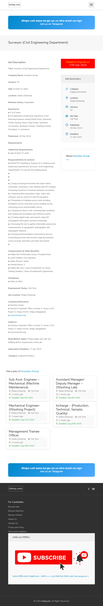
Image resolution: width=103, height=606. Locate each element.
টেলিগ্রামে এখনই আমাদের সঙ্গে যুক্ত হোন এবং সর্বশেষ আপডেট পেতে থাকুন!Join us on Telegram (51, 22)
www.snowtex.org (18, 315)
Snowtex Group (81, 155)
